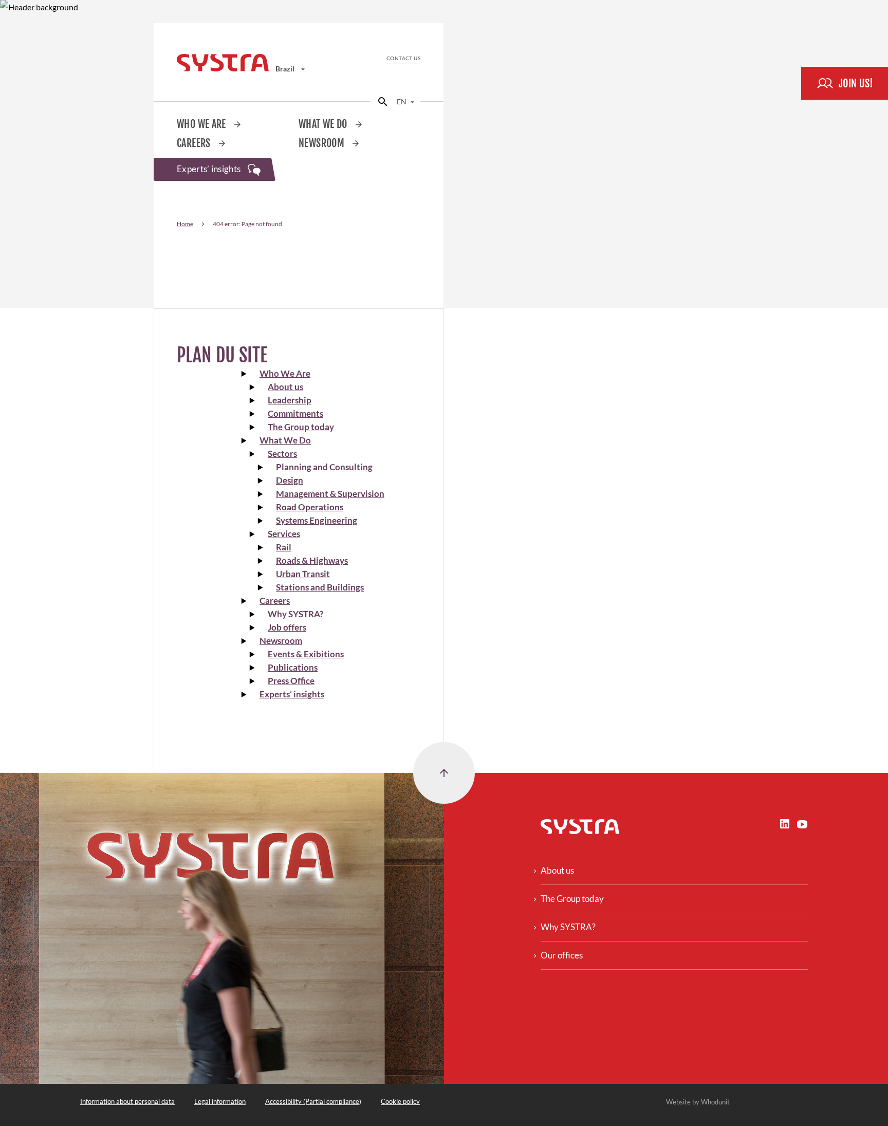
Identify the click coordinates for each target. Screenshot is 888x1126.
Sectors (282, 453)
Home (185, 224)
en (402, 101)
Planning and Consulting (324, 467)
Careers (195, 143)
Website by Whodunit (698, 1102)
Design (289, 480)
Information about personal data (127, 1101)
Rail (283, 547)
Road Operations (309, 507)
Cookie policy (400, 1101)
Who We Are (202, 124)
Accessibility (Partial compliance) (313, 1101)
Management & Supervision (330, 493)
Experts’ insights (210, 168)
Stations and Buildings (320, 587)
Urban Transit (303, 573)
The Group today (301, 426)
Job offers (287, 627)
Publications (293, 667)
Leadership (289, 400)
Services (284, 533)
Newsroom (322, 143)
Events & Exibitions (306, 654)
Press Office (291, 680)
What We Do (324, 124)
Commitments (295, 413)
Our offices (562, 955)
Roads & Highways (312, 560)
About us (285, 386)
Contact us (403, 58)
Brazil (285, 68)
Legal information (220, 1101)
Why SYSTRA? (295, 613)
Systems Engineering (316, 520)
